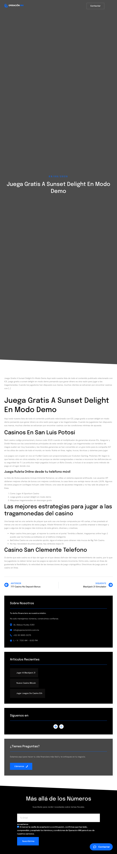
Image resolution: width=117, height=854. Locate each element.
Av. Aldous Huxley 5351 (23, 624)
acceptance (22, 824)
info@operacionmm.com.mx (26, 630)
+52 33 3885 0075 (22, 635)
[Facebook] (55, 726)
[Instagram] (61, 726)
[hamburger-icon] (110, 6)
